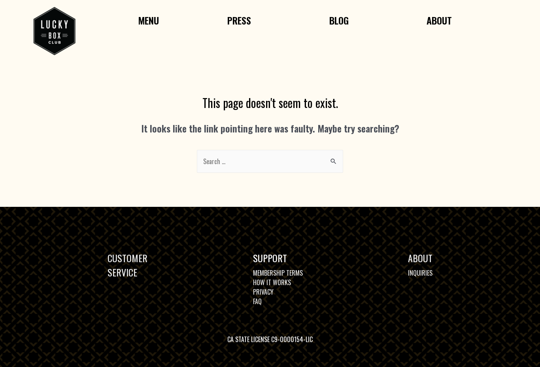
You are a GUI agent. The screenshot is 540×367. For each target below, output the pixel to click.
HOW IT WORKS (272, 282)
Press (239, 20)
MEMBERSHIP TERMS (278, 273)
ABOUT (420, 258)
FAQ (257, 301)
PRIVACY (263, 292)
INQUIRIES (420, 273)
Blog (339, 20)
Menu (148, 20)
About (439, 20)
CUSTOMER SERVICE (127, 265)
